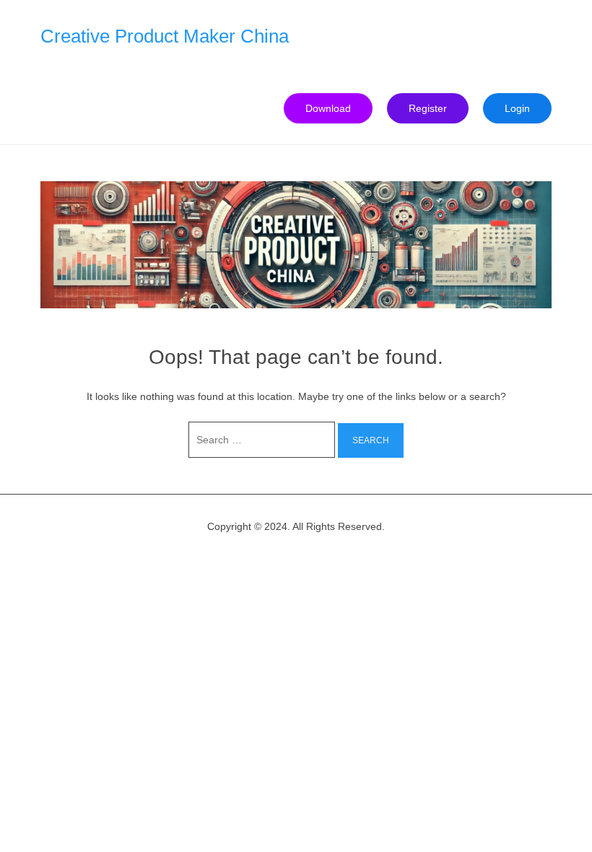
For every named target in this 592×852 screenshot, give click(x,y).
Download (328, 108)
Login (517, 108)
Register (428, 108)
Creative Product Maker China (164, 36)
